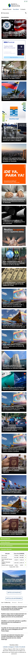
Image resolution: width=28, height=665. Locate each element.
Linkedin (5, 647)
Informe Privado (7, 9)
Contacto (22, 9)
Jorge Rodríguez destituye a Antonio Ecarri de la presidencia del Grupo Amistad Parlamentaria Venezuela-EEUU (14, 608)
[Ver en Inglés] (25, 1)
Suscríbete (16, 9)
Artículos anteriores (14, 598)
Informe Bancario (5, 542)
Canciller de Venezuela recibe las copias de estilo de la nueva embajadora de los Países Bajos (14, 629)
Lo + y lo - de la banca (7, 545)
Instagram (11, 647)
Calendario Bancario (6, 549)
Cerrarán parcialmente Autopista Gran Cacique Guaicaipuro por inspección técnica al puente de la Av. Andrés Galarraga (12, 637)
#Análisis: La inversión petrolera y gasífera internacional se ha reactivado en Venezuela (13, 622)
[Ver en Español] (26, 1)
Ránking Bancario (5, 538)
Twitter (17, 647)
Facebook (22, 647)
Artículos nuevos (14, 592)
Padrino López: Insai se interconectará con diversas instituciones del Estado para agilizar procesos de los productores (14, 615)
